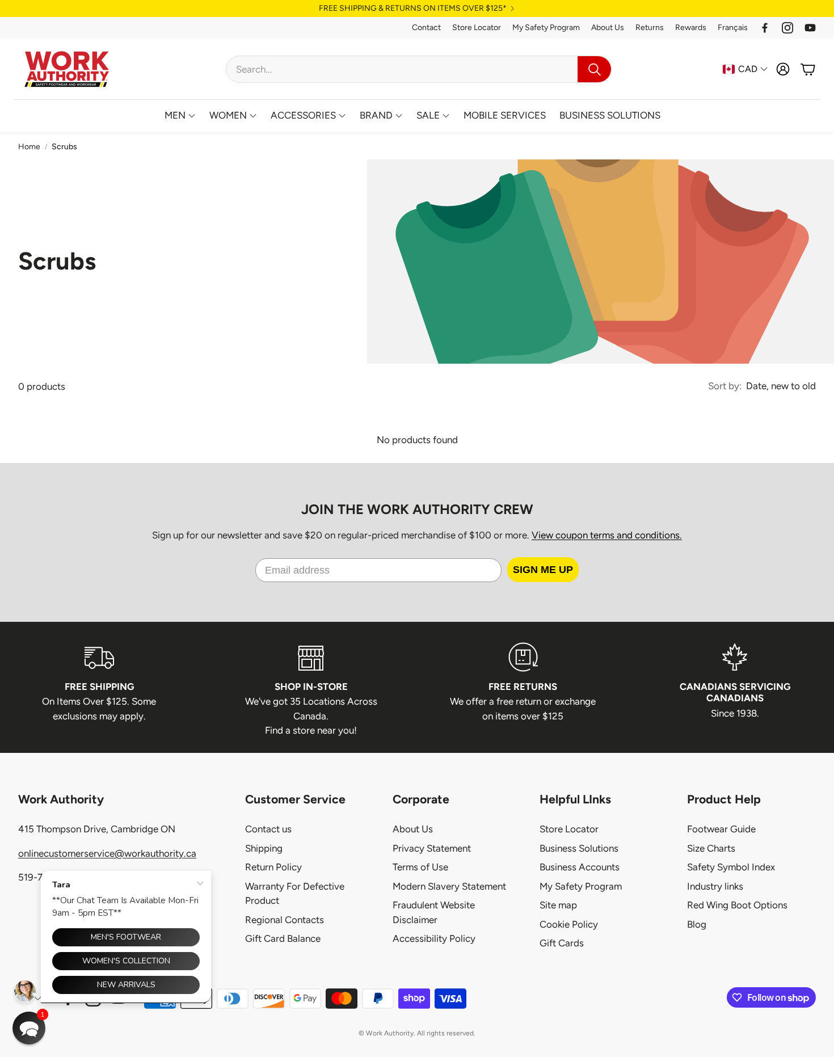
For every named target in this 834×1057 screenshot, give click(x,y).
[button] (418, 69)
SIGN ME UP (543, 569)
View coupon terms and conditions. (607, 535)
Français (733, 27)
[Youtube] (810, 28)
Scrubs (64, 146)
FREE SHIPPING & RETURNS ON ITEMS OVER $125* (413, 8)
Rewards (690, 27)
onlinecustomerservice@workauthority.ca (107, 853)
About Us (607, 27)
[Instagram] (787, 28)
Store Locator (476, 27)
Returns (649, 27)
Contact (426, 27)
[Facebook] (764, 28)
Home (29, 146)
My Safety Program (546, 27)
